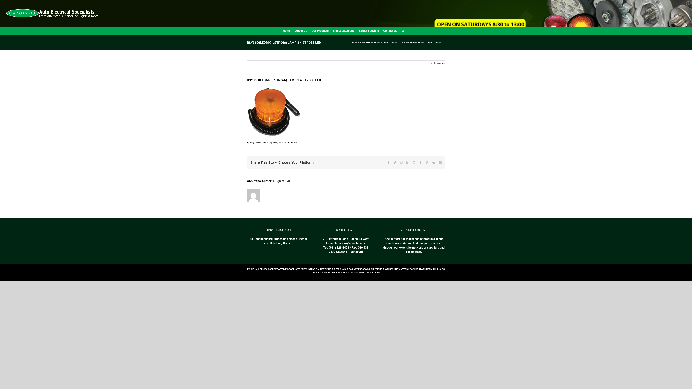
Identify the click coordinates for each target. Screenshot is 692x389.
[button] (403, 31)
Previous (439, 63)
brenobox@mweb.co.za (350, 243)
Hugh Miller (255, 142)
